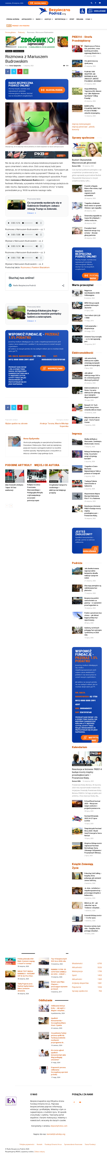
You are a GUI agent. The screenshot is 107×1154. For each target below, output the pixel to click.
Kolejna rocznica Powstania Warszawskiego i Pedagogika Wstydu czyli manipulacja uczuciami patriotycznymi (35, 492)
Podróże (77, 563)
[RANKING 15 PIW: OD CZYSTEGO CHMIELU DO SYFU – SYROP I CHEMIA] (44, 972)
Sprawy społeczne (83, 137)
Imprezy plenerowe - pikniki (81, 765)
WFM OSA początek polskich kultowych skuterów (91, 305)
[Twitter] (13, 71)
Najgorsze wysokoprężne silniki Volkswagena (92, 293)
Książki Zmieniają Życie (82, 866)
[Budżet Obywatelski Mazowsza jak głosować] (87, 149)
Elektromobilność (82, 352)
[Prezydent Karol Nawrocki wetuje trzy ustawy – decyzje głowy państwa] (77, 230)
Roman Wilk (76, 166)
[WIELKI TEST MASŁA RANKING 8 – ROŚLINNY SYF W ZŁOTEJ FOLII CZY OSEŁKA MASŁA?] (10, 973)
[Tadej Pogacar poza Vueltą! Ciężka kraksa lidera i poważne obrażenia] (10, 986)
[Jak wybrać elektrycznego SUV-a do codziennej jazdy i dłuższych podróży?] (77, 375)
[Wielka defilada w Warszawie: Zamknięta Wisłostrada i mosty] (77, 441)
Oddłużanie (89, 551)
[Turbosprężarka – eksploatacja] (77, 328)
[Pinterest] (19, 71)
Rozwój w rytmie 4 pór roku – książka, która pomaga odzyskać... (92, 928)
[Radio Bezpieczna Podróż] (54, 11)
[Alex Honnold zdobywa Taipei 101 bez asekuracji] (14, 476)
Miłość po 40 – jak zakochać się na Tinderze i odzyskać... (92, 905)
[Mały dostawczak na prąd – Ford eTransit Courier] (77, 420)
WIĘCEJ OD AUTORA (46, 465)
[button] (92, 3)
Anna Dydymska (15, 66)
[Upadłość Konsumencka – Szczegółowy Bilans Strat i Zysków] (44, 1020)
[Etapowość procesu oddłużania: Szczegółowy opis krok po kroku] (44, 1070)
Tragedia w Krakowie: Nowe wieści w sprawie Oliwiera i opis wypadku (92, 205)
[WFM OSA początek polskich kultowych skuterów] (77, 305)
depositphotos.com (59, 1126)
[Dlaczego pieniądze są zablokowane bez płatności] (77, 588)
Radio (38, 19)
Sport (72, 19)
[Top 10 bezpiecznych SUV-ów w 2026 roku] (44, 961)
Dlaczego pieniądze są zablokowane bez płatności (92, 588)
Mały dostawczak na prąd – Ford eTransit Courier (92, 420)
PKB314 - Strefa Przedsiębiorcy (82, 38)
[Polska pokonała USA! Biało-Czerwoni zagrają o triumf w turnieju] (10, 961)
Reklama (79, 19)
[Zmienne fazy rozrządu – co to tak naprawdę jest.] (77, 339)
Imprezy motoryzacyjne (81, 124)
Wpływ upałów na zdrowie (16, 423)
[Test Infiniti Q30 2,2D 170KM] (77, 318)
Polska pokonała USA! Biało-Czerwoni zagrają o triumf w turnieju (26, 961)
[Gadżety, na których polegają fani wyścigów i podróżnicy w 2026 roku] (77, 630)
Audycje (48, 19)
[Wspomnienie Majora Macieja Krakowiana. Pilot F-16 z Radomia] (77, 496)
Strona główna (12, 19)
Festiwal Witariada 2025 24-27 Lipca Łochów (91, 818)
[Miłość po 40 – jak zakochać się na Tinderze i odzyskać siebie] (77, 905)
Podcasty (21, 32)
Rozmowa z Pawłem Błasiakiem (35, 267)
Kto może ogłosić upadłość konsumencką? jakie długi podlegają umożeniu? (58, 1055)
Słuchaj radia (54, 90)
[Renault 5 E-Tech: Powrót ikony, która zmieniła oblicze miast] (77, 407)
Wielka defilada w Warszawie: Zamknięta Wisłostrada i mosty (92, 441)
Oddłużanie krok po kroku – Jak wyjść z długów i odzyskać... (58, 1008)
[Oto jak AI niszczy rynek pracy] (77, 63)
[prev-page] (6, 505)
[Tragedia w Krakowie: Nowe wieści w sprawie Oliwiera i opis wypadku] (77, 205)
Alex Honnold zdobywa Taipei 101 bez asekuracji (14, 487)
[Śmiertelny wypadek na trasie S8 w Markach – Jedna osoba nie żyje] (77, 218)
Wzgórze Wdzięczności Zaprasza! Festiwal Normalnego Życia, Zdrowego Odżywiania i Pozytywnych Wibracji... (93, 848)
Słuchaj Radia (40, 3)
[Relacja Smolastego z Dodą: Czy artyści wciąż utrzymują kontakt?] (77, 454)
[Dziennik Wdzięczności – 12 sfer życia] (77, 918)
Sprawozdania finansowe (73, 1144)
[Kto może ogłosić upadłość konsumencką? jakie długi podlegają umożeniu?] (44, 1052)
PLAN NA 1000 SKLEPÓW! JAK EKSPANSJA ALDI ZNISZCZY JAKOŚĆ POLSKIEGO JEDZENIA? (92, 76)
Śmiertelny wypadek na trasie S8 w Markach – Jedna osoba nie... (93, 218)
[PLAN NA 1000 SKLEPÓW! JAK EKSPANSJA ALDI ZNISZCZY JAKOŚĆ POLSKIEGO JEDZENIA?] (77, 74)
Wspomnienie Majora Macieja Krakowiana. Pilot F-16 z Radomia (92, 496)
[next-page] (11, 505)
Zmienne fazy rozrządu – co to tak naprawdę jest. (93, 339)
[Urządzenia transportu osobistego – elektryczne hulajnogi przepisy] (58, 476)
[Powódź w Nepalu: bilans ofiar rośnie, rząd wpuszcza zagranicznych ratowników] (77, 188)
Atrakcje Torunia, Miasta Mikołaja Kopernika (54, 424)
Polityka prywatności (27, 1144)
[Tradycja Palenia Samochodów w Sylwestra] (77, 483)
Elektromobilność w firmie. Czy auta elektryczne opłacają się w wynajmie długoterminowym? (92, 392)
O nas (88, 19)
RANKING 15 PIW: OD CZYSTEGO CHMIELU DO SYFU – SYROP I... (58, 972)
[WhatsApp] (25, 71)
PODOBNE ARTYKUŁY (18, 465)
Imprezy (77, 433)
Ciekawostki (10, 481)
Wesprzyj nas (55, 368)
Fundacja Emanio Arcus (53, 1144)
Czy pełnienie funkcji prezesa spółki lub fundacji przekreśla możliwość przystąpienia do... (58, 1037)
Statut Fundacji (90, 1144)
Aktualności (27, 19)
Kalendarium (79, 747)
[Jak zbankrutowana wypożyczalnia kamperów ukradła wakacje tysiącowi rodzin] (77, 571)
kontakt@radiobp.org (56, 1134)
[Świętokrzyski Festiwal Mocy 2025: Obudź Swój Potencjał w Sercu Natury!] (77, 831)
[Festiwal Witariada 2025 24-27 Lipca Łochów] (77, 818)
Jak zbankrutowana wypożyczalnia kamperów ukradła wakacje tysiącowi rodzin (91, 573)
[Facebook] (95, 3)
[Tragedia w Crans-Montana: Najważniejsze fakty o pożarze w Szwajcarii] (77, 468)
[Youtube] (100, 3)
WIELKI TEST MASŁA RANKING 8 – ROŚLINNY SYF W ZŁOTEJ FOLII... (26, 973)
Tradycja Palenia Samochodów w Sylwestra (90, 483)
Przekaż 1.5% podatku (20, 26)
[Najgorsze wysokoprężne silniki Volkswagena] (77, 293)
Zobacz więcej (39, 1151)
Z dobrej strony (18, 51)
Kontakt (39, 1144)
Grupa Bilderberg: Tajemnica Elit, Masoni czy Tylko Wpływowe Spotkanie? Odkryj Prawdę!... (92, 93)
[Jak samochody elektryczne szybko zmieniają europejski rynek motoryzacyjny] (77, 360)
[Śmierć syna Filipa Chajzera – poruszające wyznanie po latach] (44, 984)
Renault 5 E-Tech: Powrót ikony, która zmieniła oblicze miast (92, 407)
